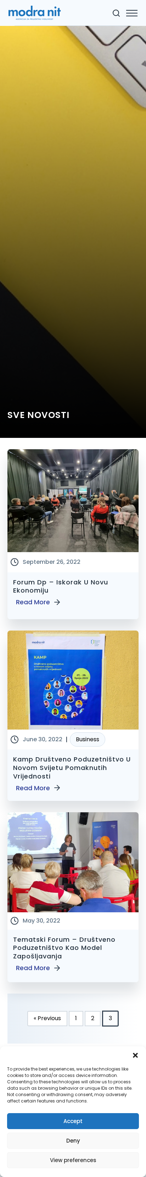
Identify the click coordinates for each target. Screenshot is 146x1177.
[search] (116, 13)
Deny (73, 1140)
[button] (135, 1055)
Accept (73, 1121)
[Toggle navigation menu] (131, 13)
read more (33, 602)
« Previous (47, 1018)
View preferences (73, 1160)
